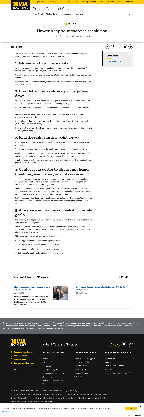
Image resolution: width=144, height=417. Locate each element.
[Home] (20, 5)
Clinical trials (78, 369)
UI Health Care (23, 398)
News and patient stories (114, 366)
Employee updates (112, 369)
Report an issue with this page (116, 373)
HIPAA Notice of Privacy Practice (41, 391)
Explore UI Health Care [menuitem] (105, 2)
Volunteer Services (86, 394)
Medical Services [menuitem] (52, 14)
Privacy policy (6, 411)
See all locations (20, 356)
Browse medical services (24, 363)
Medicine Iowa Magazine (85, 398)
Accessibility (72, 391)
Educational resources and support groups (55, 381)
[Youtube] (123, 344)
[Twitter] (117, 344)
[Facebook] (111, 344)
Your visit (45, 358)
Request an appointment (24, 352)
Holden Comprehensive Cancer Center (62, 398)
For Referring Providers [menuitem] (87, 2)
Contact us (46, 366)
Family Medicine (115, 61)
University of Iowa (101, 398)
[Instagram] (130, 344)
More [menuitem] (128, 14)
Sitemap (14, 398)
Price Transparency (100, 394)
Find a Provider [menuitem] (38, 14)
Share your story (48, 370)
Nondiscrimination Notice (20, 391)
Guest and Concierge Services (55, 394)
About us (108, 362)
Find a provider (20, 359)
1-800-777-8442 (17, 369)
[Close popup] (141, 406)
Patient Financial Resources (53, 373)
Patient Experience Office (34, 394)
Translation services (18, 394)
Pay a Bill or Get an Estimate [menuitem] (69, 2)
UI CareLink (77, 377)
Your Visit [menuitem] (79, 14)
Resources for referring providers (85, 358)
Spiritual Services (72, 394)
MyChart (46, 362)
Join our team (110, 358)
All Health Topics (74, 24)
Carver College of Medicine (39, 398)
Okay (131, 408)
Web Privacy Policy (60, 391)
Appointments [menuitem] (40, 2)
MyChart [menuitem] (51, 2)
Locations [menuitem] (68, 14)
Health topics (47, 377)
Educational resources (82, 373)
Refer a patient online (81, 362)
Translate (119, 1)
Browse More (124, 277)
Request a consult (80, 366)
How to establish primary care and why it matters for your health (32, 288)
